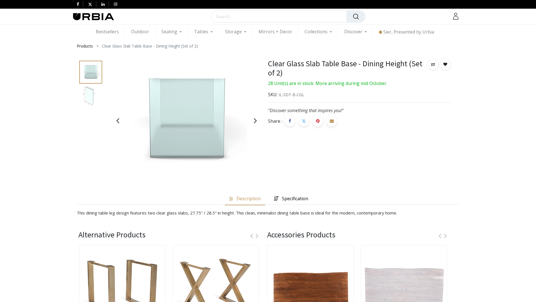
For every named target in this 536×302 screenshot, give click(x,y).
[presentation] (117, 120)
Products (85, 46)
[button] (433, 64)
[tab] (245, 199)
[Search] (355, 16)
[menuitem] (110, 32)
